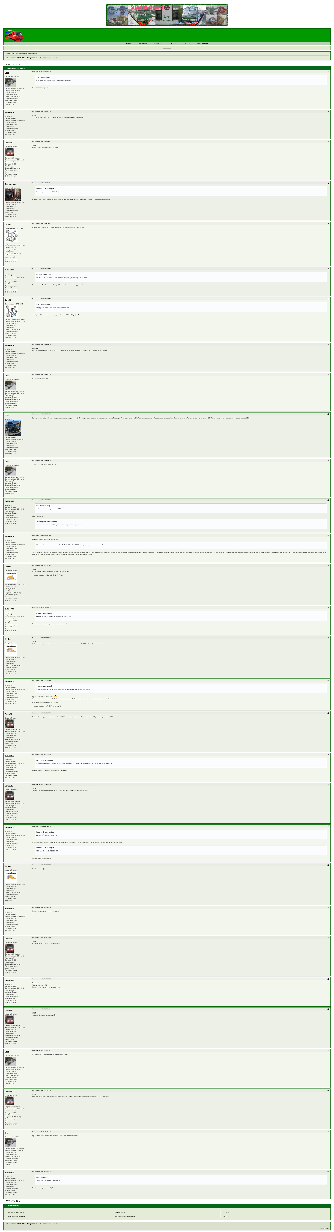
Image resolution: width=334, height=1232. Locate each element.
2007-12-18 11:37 (45, 1131)
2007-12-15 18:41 (45, 638)
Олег (7, 73)
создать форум (324, 1228)
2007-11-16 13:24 (45, 460)
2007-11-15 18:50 (45, 344)
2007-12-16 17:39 (45, 713)
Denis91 (8, 224)
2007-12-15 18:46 (45, 680)
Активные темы (167, 48)
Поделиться (36, 71)
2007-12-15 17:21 (45, 565)
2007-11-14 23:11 (45, 141)
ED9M (7, 415)
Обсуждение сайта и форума (125, 1216)
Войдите (18, 53)
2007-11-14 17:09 (45, 71)
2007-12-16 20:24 (45, 754)
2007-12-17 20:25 (45, 979)
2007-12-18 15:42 (45, 1171)
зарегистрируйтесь (30, 53)
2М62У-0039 (9, 112)
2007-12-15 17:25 (45, 607)
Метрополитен (32, 58)
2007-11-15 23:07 (45, 414)
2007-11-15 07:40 (45, 269)
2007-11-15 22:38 (45, 374)
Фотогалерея (202, 43)
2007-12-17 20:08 (45, 907)
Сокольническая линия (16, 1212)
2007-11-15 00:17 (45, 223)
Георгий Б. (9, 142)
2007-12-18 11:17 (45, 1050)
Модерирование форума (16, 1216)
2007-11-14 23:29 (45, 183)
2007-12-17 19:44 (45, 826)
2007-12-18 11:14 (45, 1009)
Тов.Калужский (10, 184)
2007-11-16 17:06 (45, 500)
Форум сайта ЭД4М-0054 (16, 58)
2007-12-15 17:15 (45, 535)
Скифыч (8, 566)
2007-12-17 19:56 (45, 865)
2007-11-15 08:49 (45, 299)
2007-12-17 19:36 (45, 784)
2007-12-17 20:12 (45, 937)
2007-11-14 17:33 (45, 111)
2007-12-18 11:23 (45, 1090)
